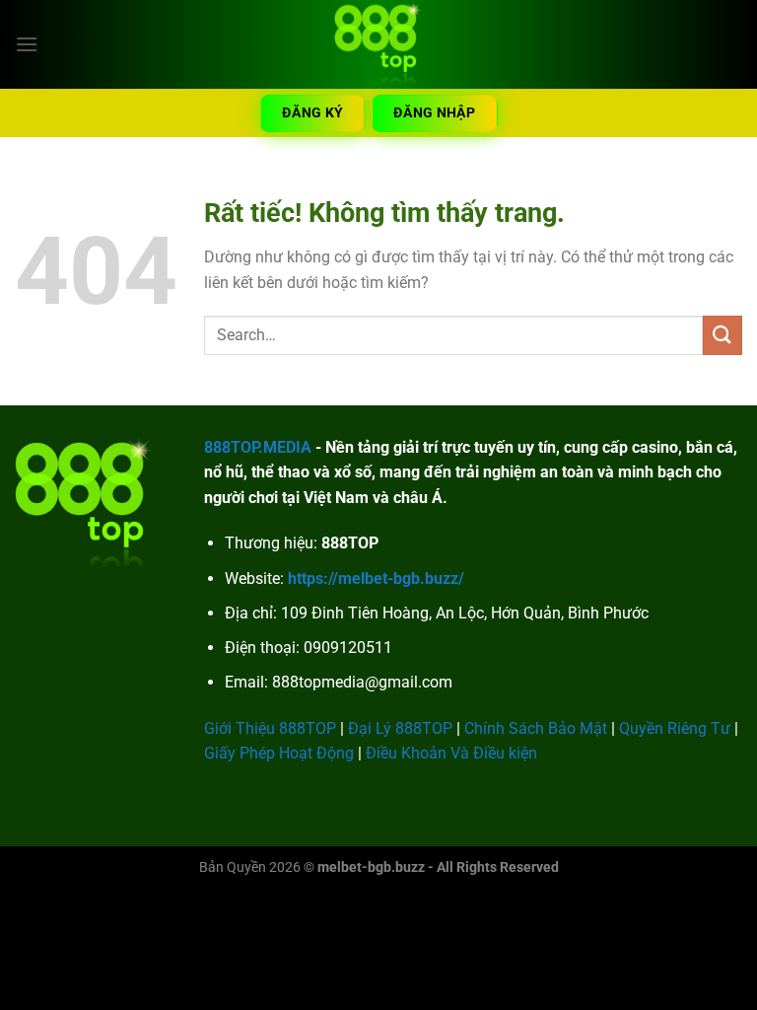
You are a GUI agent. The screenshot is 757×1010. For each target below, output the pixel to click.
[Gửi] (722, 335)
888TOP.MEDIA (257, 447)
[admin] (378, 44)
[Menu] (26, 44)
